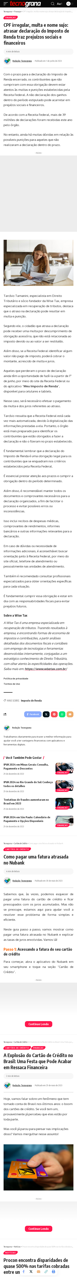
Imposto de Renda (31, 700)
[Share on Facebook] (23, 1271)
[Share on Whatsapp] (62, 714)
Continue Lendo (38, 1024)
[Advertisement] (38, 194)
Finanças (10, 17)
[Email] (38, 1271)
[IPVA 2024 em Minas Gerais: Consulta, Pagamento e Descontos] (64, 768)
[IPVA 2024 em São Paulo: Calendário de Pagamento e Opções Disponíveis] (64, 820)
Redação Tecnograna (22, 61)
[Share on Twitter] (31, 1271)
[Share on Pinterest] (54, 714)
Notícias (10, 1253)
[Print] (53, 1271)
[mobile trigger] (7, 3)
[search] (52, 4)
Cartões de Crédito (17, 849)
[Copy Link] (46, 1271)
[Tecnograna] (25, 3)
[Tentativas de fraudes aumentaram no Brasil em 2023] (64, 803)
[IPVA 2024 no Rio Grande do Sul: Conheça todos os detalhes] (64, 785)
